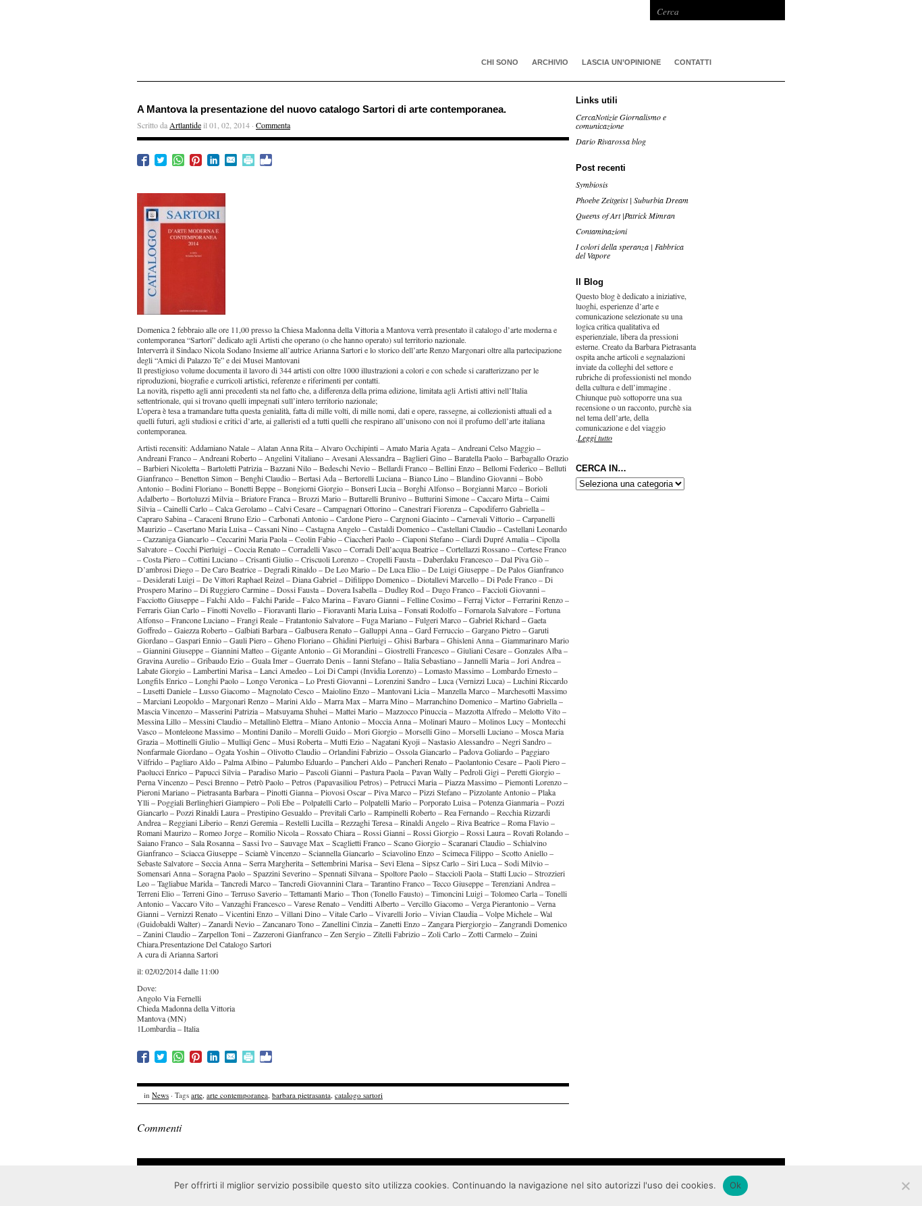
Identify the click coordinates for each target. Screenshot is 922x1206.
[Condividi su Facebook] (143, 160)
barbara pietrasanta (301, 1095)
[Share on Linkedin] (213, 160)
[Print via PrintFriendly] (248, 160)
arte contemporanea (237, 1095)
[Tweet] (161, 160)
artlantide (339, 40)
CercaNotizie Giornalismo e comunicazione (621, 121)
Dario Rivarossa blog (611, 141)
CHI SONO (499, 62)
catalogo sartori (359, 1095)
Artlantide (185, 125)
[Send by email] (231, 160)
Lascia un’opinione (621, 62)
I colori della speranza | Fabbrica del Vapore (630, 251)
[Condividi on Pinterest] (196, 160)
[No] (905, 1185)
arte (196, 1095)
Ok (736, 1185)
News (160, 1095)
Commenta (273, 125)
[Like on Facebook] (266, 160)
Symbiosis (592, 184)
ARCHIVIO (550, 62)
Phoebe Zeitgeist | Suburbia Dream (632, 199)
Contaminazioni (601, 231)
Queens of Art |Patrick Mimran (625, 215)
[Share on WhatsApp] (178, 160)
